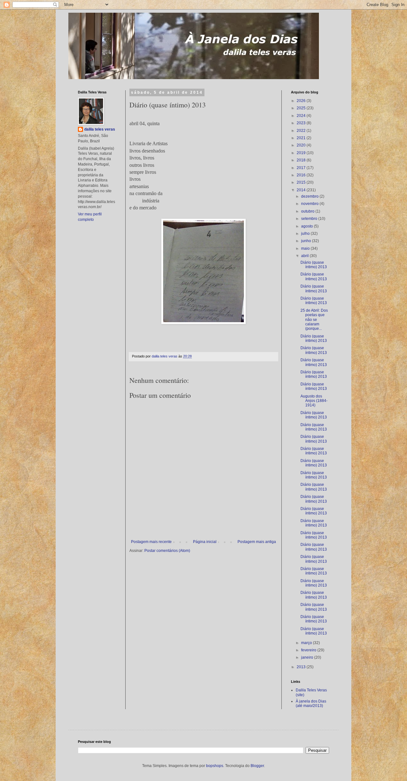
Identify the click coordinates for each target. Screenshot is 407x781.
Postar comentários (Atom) (167, 550)
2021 (302, 138)
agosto (307, 226)
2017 (302, 168)
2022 (302, 130)
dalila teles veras (99, 129)
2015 (302, 182)
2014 (302, 190)
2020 (302, 145)
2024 (302, 115)
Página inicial (205, 542)
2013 (302, 667)
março (307, 643)
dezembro (310, 196)
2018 (302, 160)
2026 (302, 100)
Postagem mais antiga (257, 542)
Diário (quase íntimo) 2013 (313, 264)
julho (306, 233)
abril (305, 256)
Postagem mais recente (151, 542)
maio (306, 248)
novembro (310, 203)
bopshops (214, 766)
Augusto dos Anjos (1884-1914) (314, 401)
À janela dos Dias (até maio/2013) (311, 703)
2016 (302, 175)
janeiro (307, 657)
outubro (308, 211)
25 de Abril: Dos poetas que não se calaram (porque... (314, 319)
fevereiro (309, 650)
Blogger (257, 766)
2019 (302, 153)
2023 (302, 123)
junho (306, 241)
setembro (309, 218)
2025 (302, 108)
